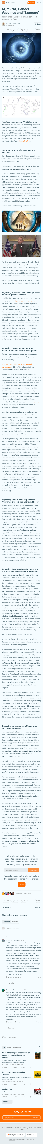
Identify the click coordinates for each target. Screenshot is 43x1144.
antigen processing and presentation (26, 301)
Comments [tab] (6, 922)
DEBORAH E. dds (12, 940)
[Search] (39, 1047)
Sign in (39, 3)
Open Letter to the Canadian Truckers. (13, 1073)
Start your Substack (16, 1135)
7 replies (11, 1028)
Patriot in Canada (12, 990)
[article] (21, 1060)
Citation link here (24, 141)
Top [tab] (4, 1047)
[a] (21, 246)
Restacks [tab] (15, 922)
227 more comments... (9, 1037)
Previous (8, 907)
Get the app (31, 1135)
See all (5, 1102)
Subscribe (31, 3)
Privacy (25, 1128)
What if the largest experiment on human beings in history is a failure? (16, 1055)
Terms (31, 1128)
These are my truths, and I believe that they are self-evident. (16, 1078)
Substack (12, 1140)
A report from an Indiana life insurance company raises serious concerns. (15, 1061)
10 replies (11, 983)
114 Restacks (27, 894)
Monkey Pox (7, 1089)
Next (36, 907)
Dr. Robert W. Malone (13, 23)
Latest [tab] (9, 1047)
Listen (39, 24)
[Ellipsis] (40, 940)
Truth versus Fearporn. (9, 1092)
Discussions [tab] (17, 1047)
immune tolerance (32, 402)
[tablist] (10, 922)
